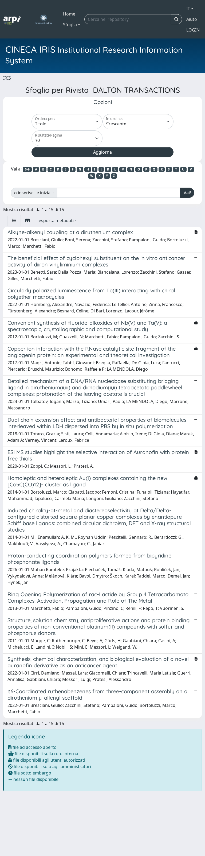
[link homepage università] (43, 19)
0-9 (27, 169)
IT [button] (188, 8)
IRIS (7, 78)
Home (69, 14)
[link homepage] (14, 19)
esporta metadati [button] (56, 220)
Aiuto (191, 19)
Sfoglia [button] (70, 25)
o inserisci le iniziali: (34, 193)
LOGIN (193, 30)
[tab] (14, 220)
